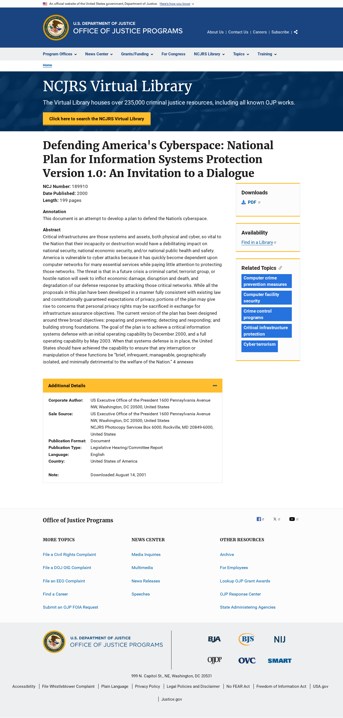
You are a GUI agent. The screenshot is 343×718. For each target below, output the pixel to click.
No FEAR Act (238, 686)
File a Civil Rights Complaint (69, 554)
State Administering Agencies (247, 607)
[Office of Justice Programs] (56, 27)
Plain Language (114, 686)
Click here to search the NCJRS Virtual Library (96, 118)
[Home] (127, 27)
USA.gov (320, 686)
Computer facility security (261, 298)
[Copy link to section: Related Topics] (279, 267)
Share (300, 36)
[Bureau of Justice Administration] (214, 643)
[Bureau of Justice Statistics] (247, 646)
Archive (227, 554)
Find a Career (55, 594)
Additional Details (66, 385)
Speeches (141, 594)
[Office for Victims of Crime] (247, 664)
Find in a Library (257, 242)
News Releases (146, 580)
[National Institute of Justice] (279, 643)
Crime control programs (258, 314)
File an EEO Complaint (64, 580)
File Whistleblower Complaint (68, 686)
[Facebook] (263, 523)
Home (47, 65)
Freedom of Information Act (281, 686)
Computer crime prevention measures (265, 281)
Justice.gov (171, 699)
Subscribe (280, 32)
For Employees (234, 567)
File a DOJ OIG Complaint (67, 567)
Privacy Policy (147, 686)
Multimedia (142, 567)
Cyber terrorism (260, 344)
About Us (215, 32)
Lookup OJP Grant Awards (245, 580)
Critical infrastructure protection (266, 331)
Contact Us (238, 32)
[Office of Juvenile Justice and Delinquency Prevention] (215, 665)
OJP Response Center (240, 594)
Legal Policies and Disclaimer (193, 686)
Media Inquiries (146, 554)
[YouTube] (295, 523)
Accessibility (23, 686)
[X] (279, 523)
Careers (260, 32)
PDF (252, 202)
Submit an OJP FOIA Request (70, 607)
